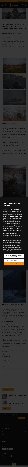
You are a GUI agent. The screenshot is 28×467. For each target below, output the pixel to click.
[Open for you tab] (23, 462)
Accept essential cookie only (14, 260)
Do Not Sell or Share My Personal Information (14, 256)
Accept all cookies (14, 263)
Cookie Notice (8, 250)
